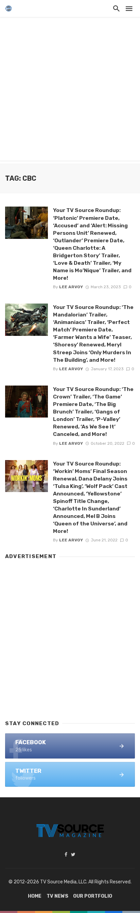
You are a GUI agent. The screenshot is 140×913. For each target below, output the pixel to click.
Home (34, 896)
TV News (57, 896)
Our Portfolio (92, 896)
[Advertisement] (70, 90)
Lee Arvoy (71, 286)
